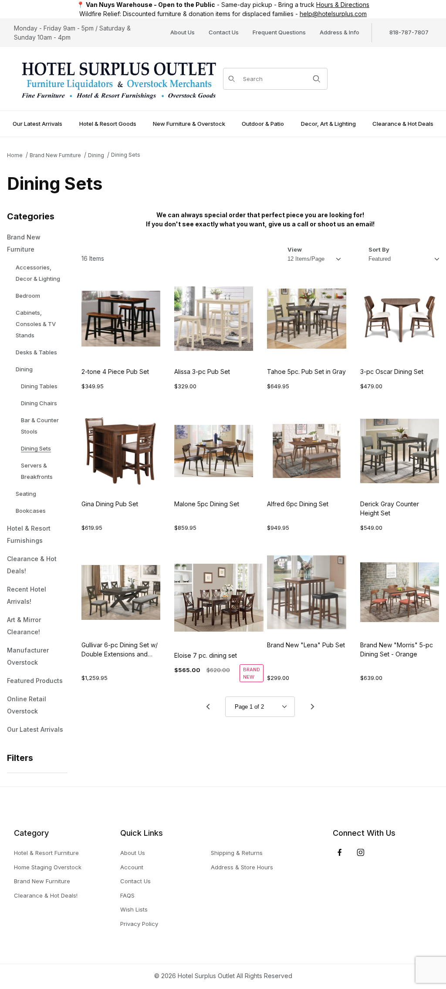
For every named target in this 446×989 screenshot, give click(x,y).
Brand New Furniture (55, 155)
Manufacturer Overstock (28, 656)
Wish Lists (134, 909)
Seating (26, 493)
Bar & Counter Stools (40, 426)
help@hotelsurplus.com (333, 13)
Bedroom (28, 295)
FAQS (127, 895)
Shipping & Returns (237, 852)
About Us (182, 32)
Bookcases (31, 510)
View (294, 249)
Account (131, 867)
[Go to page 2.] (312, 706)
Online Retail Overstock (26, 705)
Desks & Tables (36, 352)
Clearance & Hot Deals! (32, 565)
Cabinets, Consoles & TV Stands (36, 324)
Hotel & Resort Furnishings (29, 534)
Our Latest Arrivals (35, 729)
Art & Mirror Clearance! (24, 626)
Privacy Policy (139, 923)
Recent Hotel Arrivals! (26, 595)
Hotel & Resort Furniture (46, 852)
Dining (96, 155)
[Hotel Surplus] (118, 78)
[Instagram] (360, 852)
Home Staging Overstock (47, 867)
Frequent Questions (279, 32)
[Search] (316, 78)
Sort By (378, 249)
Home (15, 155)
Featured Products (35, 680)
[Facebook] (340, 852)
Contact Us (224, 32)
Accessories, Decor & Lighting (38, 273)
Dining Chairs (39, 403)
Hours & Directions (342, 4)
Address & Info (339, 32)
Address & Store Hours (242, 867)
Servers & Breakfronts (37, 471)
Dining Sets (125, 154)
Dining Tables (39, 386)
